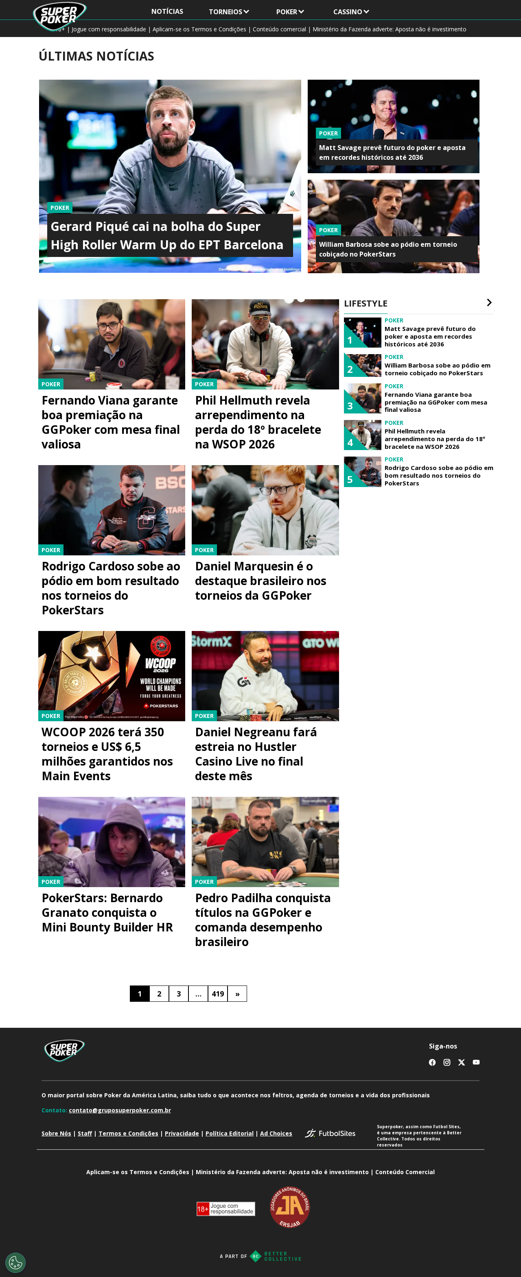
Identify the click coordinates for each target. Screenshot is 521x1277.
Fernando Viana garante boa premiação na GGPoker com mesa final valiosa (111, 422)
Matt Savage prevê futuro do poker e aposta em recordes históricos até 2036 (430, 336)
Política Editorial (230, 1133)
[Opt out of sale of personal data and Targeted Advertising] (15, 1263)
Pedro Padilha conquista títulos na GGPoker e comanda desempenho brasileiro (263, 919)
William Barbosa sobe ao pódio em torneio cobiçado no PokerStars (437, 369)
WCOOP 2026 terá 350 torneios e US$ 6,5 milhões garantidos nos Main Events (107, 753)
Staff (85, 1133)
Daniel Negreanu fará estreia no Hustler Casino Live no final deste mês (256, 753)
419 (218, 994)
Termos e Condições (128, 1133)
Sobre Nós (56, 1133)
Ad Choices (276, 1133)
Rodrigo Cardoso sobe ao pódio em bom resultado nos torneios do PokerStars (111, 588)
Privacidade (182, 1133)
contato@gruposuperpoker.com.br (120, 1110)
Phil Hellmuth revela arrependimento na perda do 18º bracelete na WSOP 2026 (258, 422)
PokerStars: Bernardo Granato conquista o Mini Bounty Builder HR (107, 912)
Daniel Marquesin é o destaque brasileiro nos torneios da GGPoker (260, 580)
